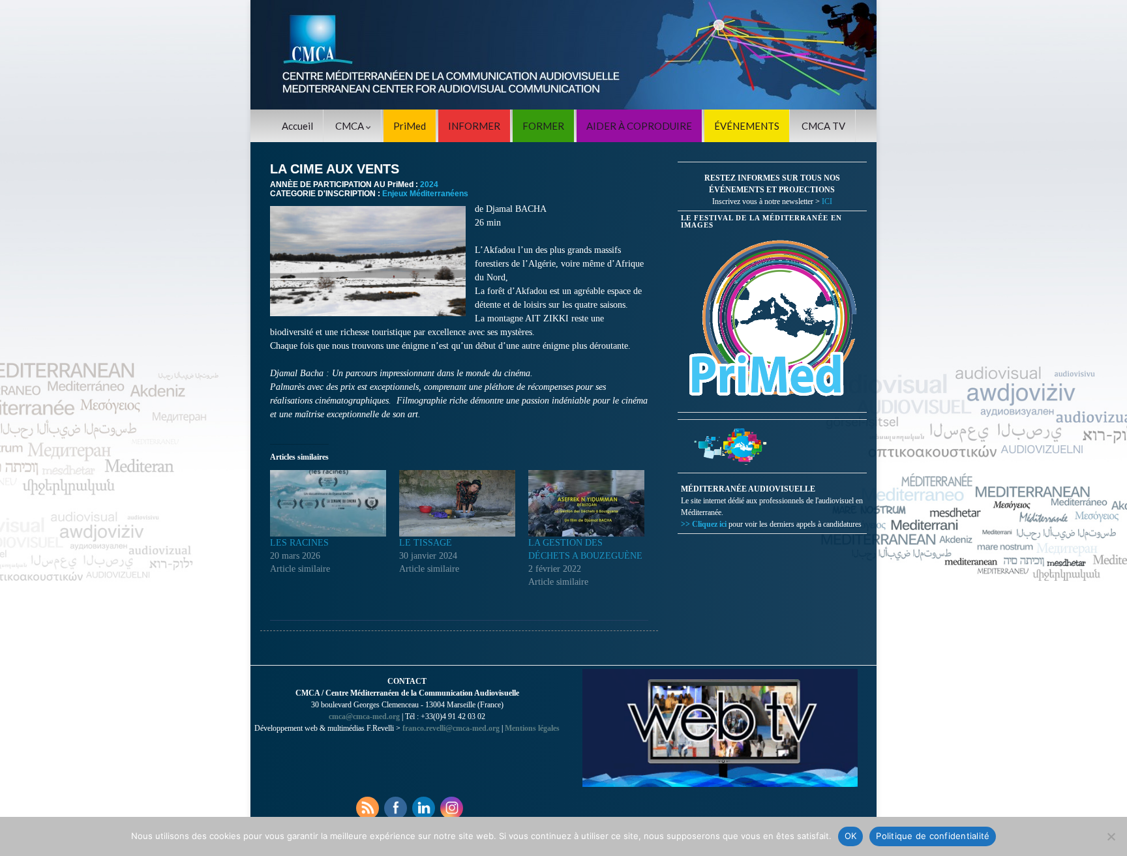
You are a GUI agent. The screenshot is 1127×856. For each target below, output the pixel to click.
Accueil (297, 126)
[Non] (1110, 836)
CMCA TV (823, 126)
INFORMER (474, 126)
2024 (429, 184)
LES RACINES (299, 543)
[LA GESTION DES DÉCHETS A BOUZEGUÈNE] (586, 503)
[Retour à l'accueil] (563, 55)
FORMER (543, 126)
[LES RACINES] (328, 503)
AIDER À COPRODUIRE (639, 126)
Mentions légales (532, 728)
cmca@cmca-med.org (364, 716)
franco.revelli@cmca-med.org (451, 728)
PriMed (409, 126)
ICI (827, 201)
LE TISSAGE (425, 543)
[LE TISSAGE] (457, 503)
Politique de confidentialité (932, 836)
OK (851, 836)
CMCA (350, 126)
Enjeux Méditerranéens (425, 193)
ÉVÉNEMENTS (746, 126)
